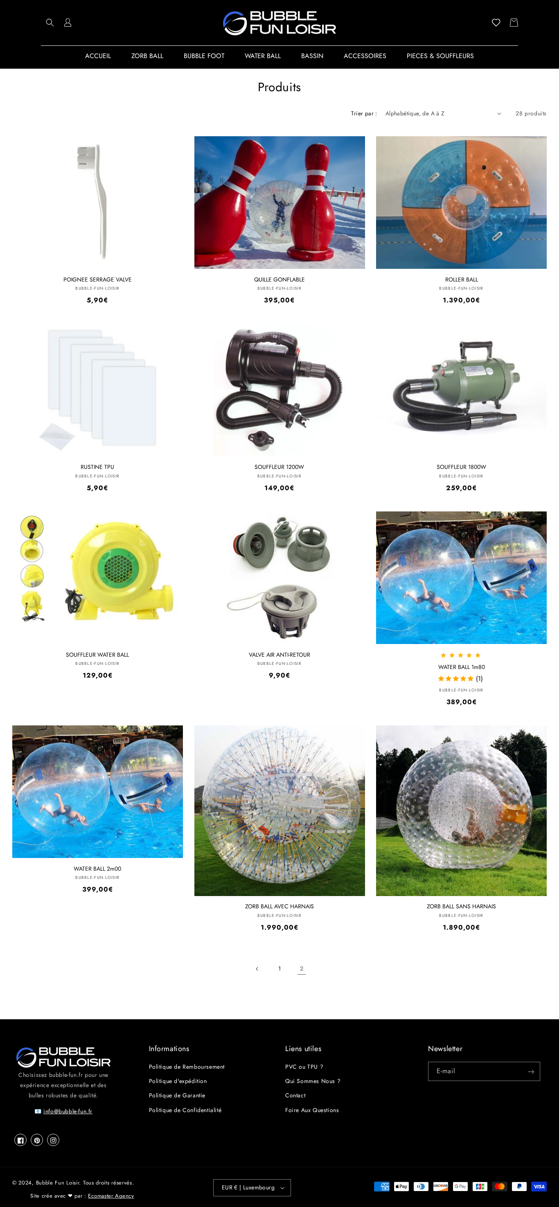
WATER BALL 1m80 (461, 667)
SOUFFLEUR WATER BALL (97, 655)
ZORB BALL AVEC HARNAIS (279, 906)
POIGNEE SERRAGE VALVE (97, 280)
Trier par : (364, 113)
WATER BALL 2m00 (97, 869)
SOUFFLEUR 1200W (279, 467)
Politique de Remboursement (187, 1067)
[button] (50, 23)
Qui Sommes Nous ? (312, 1081)
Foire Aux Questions (312, 1110)
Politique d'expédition (178, 1081)
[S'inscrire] (531, 1071)
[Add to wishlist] (171, 148)
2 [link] (302, 968)
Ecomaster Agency (111, 1196)
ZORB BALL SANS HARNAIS (461, 906)
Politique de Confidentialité (185, 1110)
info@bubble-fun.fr (67, 1112)
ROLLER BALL (461, 280)
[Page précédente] (257, 969)
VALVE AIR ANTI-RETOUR (279, 655)
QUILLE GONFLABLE (279, 280)
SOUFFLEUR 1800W (461, 467)
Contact (295, 1096)
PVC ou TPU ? (304, 1067)
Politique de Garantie (177, 1096)
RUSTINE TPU (97, 467)
